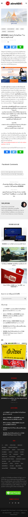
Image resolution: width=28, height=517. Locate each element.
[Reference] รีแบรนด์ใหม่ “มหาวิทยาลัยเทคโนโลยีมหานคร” (14, 399)
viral (22, 463)
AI (2, 445)
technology (5, 463)
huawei (22, 452)
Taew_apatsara (4, 40)
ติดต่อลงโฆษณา (14, 514)
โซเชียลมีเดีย (20, 468)
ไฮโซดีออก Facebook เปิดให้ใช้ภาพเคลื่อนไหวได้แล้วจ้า (14, 264)
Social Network (16, 461)
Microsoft (15, 454)
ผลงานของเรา (16, 512)
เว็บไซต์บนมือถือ (13, 468)
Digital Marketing (11, 29)
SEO (9, 461)
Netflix (19, 456)
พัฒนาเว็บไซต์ (18, 465)
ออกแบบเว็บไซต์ (5, 468)
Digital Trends (20, 449)
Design (13, 449)
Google (10, 452)
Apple (6, 445)
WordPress (4, 465)
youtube (12, 465)
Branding (20, 445)
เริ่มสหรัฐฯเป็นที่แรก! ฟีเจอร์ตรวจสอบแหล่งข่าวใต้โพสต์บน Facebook (14, 185)
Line (10, 454)
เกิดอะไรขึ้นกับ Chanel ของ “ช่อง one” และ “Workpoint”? (14, 285)
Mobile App (4, 456)
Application (12, 445)
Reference (4, 31)
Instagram (4, 454)
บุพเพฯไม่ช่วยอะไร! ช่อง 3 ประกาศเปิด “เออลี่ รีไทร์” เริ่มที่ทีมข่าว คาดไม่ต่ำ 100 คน (14, 194)
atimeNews (3, 29)
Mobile (17, 29)
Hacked (16, 452)
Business (4, 447)
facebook (4, 452)
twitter (17, 463)
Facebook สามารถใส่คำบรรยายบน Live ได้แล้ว (14, 244)
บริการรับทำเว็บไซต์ (6, 512)
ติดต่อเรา (24, 512)
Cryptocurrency (6, 449)
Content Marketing (12, 447)
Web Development (11, 31)
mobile (22, 454)
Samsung (4, 461)
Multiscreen (12, 456)
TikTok (11, 463)
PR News (22, 29)
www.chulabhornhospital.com (11, 142)
